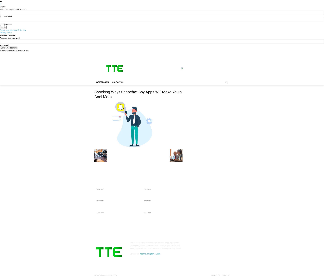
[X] (221, 53)
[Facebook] (214, 53)
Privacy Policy (6, 33)
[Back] (1, 4)
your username (6, 16)
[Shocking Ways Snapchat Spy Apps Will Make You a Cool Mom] (134, 146)
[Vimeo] (224, 53)
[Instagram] (217, 53)
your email (4, 45)
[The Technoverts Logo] (114, 68)
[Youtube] (228, 53)
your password (6, 24)
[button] (227, 82)
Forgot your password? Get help (13, 30)
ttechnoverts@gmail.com (150, 254)
